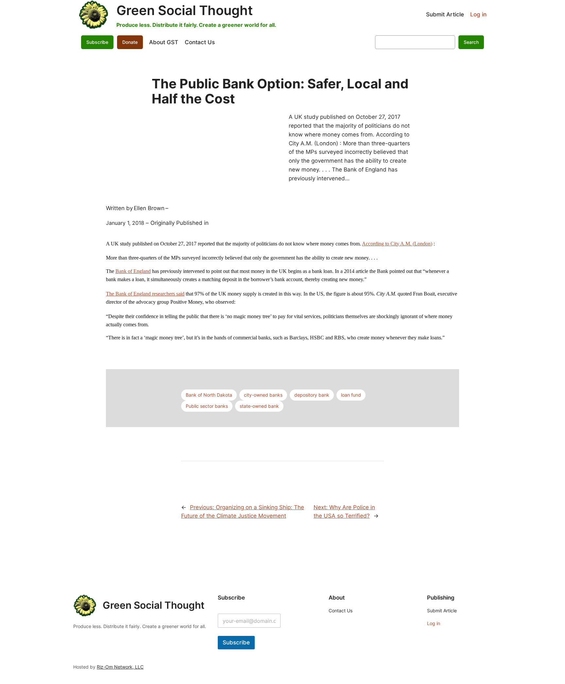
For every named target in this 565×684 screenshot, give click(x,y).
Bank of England (133, 271)
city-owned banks (263, 395)
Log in (478, 14)
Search (471, 42)
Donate (130, 42)
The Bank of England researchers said (145, 294)
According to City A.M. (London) (397, 243)
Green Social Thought (184, 10)
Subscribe (236, 642)
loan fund (351, 395)
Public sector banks (207, 406)
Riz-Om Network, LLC (120, 667)
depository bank (311, 395)
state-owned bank (259, 406)
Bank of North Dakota (209, 395)
